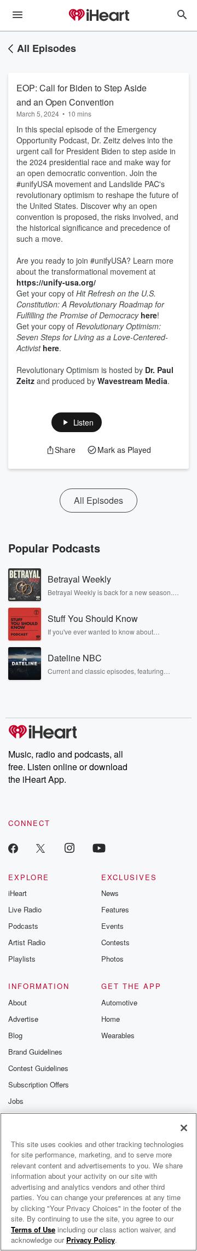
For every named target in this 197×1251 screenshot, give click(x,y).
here (149, 315)
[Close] (184, 1128)
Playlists (22, 958)
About (17, 1002)
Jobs (16, 1101)
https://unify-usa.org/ (56, 282)
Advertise (23, 1019)
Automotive (119, 1002)
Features (115, 909)
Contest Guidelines (38, 1068)
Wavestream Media (132, 380)
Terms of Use (33, 1229)
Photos (112, 958)
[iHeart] (98, 16)
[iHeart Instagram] (69, 847)
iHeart (17, 893)
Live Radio (25, 909)
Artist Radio (26, 942)
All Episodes (46, 48)
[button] (76, 422)
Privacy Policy (90, 1240)
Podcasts (23, 926)
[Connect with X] (40, 847)
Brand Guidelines (35, 1051)
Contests (115, 942)
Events (112, 926)
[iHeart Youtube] (99, 847)
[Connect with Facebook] (13, 847)
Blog (15, 1035)
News (110, 893)
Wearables (118, 1035)
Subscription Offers (38, 1084)
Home (110, 1019)
